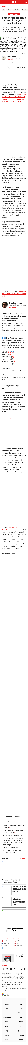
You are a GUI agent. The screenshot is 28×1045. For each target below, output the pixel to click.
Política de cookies (6, 984)
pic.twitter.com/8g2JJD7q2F (12, 371)
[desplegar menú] (2, 2)
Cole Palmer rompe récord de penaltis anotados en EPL (14, 293)
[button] (4, 67)
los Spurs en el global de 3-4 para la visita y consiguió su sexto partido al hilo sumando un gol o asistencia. (14, 98)
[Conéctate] (26, 2)
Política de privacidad (17, 982)
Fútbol (4, 6)
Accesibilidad (4, 986)
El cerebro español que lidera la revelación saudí (13, 831)
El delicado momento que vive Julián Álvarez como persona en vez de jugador (19, 889)
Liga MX (9, 9)
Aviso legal (9, 982)
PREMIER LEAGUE (14, 14)
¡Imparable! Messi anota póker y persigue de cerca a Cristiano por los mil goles (18, 901)
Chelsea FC (14, 553)
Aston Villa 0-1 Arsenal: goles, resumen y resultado (12, 851)
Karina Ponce (11, 57)
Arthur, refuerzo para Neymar (12, 835)
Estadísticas (12, 307)
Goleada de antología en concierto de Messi (11, 881)
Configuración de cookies (16, 984)
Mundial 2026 (16, 9)
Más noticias (23, 858)
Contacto (4, 982)
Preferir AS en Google (19, 67)
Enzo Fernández (15, 303)
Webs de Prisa (19, 995)
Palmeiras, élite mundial (11, 848)
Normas (17, 816)
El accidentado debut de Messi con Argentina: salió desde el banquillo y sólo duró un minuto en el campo (13, 841)
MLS (3, 9)
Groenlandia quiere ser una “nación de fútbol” (12, 930)
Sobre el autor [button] (10, 59)
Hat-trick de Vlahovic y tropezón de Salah (13, 826)
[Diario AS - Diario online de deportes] (14, 2)
